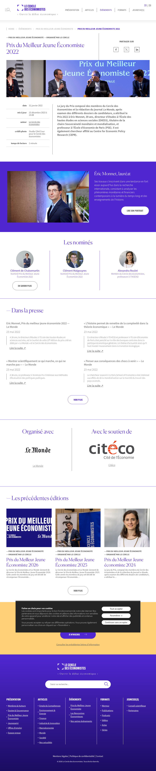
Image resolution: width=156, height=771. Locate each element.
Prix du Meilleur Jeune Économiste (54, 29)
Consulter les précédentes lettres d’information (78, 644)
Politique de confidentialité (82, 756)
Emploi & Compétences (49, 705)
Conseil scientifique (137, 705)
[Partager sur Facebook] (116, 51)
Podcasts (106, 715)
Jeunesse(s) (13, 723)
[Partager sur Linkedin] (137, 51)
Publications (107, 710)
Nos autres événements (81, 721)
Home (11, 29)
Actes (104, 725)
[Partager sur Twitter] (126, 51)
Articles (89, 10)
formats (105, 699)
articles (42, 699)
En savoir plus (25, 285)
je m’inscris (74, 634)
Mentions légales (60, 756)
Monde (42, 732)
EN (150, 5)
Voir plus (78, 399)
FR (145, 5)
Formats (122, 10)
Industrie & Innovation (49, 723)
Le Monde (38, 466)
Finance (42, 718)
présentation (13, 699)
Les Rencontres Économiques (77, 715)
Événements (106, 10)
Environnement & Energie (47, 712)
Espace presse (14, 732)
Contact (99, 756)
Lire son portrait (135, 210)
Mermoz (105, 705)
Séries (104, 730)
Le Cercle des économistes (34, 123)
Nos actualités (45, 742)
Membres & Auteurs (17, 705)
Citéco (111, 465)
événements (75, 699)
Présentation (72, 10)
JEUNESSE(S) (138, 10)
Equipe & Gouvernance (18, 710)
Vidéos (105, 720)
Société (42, 737)
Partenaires (133, 710)
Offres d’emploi (15, 728)
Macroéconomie (46, 728)
